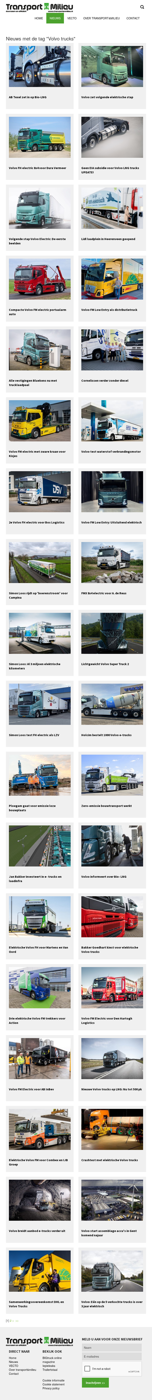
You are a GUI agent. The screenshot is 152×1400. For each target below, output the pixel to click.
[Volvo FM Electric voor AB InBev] (40, 1058)
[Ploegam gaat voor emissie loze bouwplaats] (40, 775)
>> (17, 1320)
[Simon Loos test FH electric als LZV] (40, 704)
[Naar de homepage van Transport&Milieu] (39, 7)
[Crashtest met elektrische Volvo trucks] (112, 1129)
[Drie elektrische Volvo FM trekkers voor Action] (40, 987)
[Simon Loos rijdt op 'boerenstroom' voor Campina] (40, 562)
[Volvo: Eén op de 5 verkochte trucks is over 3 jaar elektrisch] (112, 1271)
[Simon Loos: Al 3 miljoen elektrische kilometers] (40, 633)
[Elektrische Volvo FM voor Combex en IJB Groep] (40, 1129)
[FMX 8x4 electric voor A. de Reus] (112, 562)
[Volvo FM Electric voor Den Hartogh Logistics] (112, 987)
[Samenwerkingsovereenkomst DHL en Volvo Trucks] (40, 1271)
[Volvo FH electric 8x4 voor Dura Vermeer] (40, 137)
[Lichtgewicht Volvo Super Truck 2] (112, 633)
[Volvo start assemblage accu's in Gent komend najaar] (112, 1200)
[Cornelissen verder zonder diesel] (112, 349)
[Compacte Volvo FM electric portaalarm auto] (40, 279)
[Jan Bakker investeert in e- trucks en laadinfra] (40, 846)
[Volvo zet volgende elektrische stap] (112, 66)
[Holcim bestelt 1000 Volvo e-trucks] (112, 704)
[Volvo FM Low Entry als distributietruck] (112, 279)
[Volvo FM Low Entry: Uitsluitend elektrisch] (112, 491)
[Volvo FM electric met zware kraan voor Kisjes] (40, 420)
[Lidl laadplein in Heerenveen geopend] (112, 208)
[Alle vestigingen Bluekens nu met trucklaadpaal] (40, 349)
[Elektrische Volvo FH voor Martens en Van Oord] (40, 916)
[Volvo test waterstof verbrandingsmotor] (112, 420)
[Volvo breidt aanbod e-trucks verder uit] (40, 1200)
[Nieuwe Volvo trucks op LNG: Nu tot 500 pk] (112, 1058)
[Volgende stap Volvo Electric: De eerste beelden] (40, 208)
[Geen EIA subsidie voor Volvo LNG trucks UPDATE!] (112, 137)
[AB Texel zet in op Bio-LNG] (40, 66)
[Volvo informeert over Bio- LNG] (112, 846)
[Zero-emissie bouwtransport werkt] (112, 775)
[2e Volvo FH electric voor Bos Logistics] (40, 491)
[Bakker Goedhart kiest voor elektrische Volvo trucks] (112, 916)
